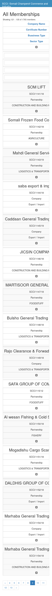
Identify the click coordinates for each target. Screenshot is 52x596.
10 (38, 582)
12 (5, 587)
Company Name (36, 23)
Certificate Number (36, 29)
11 (43, 582)
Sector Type (36, 41)
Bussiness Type (36, 35)
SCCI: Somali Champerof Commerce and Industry (25, 4)
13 (11, 587)
